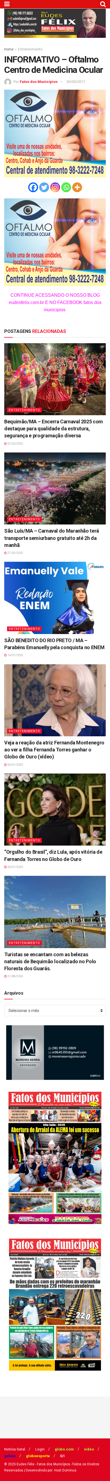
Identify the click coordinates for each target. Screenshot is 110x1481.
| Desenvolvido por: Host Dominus (50, 1470)
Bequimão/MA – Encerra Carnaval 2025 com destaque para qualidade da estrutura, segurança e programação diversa (53, 428)
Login (40, 1449)
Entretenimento (30, 49)
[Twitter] (44, 187)
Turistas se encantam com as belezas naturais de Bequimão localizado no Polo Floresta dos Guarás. (50, 961)
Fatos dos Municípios (39, 82)
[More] (77, 187)
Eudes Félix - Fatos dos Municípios (43, 1464)
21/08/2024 (15, 976)
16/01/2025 (15, 655)
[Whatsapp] (66, 187)
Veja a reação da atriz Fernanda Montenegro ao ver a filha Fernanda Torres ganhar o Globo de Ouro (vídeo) (54, 750)
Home (9, 49)
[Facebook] (33, 187)
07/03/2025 (15, 443)
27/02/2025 (15, 552)
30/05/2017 (76, 82)
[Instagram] (55, 187)
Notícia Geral (14, 1449)
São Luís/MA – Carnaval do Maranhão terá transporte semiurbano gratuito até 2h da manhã (51, 538)
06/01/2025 (15, 764)
